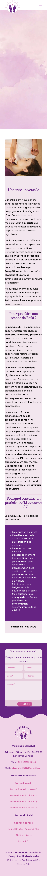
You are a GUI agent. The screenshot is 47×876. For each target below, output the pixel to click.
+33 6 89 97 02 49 (26, 762)
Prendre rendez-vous (23, 93)
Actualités (23, 841)
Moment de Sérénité (16, 41)
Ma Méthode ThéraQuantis (23, 829)
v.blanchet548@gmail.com (27, 768)
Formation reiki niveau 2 (23, 795)
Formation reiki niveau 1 (23, 789)
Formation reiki (23, 783)
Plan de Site (23, 864)
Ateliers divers (23, 835)
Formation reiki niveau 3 (23, 801)
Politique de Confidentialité (22, 860)
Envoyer (24, 704)
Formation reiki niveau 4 (23, 807)
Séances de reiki (23, 822)
